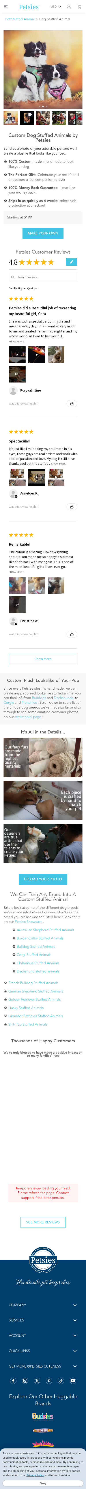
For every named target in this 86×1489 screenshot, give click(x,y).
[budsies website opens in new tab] (43, 1417)
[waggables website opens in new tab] (43, 1443)
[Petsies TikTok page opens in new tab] (61, 1380)
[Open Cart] (79, 7)
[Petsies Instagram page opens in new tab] (25, 1380)
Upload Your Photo (43, 879)
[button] (71, 262)
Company (17, 1305)
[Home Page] (29, 6)
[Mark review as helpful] (72, 403)
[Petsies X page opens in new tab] (37, 1380)
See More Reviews (43, 1222)
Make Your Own (43, 233)
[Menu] (6, 6)
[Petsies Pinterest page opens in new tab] (49, 1380)
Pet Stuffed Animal (20, 19)
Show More (16, 341)
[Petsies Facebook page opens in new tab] (13, 1380)
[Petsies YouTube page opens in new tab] (72, 1380)
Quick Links (19, 1351)
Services (16, 1320)
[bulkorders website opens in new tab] (43, 1430)
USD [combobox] (54, 6)
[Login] (68, 7)
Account (17, 1336)
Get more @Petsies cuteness (35, 1366)
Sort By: (13, 288)
